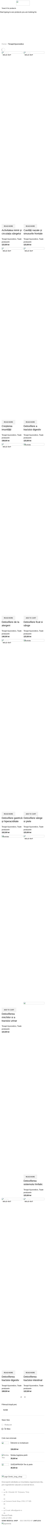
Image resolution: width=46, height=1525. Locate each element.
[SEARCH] (43, 8)
